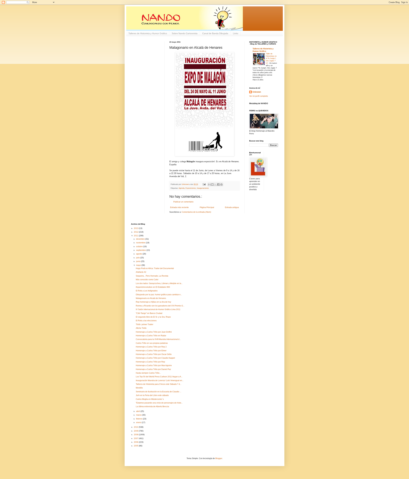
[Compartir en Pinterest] (221, 184)
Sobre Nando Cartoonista (184, 33)
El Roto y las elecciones (146, 320)
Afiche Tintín (141, 328)
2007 (136, 438)
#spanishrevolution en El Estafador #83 (153, 287)
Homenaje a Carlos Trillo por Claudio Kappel (155, 358)
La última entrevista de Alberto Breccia (152, 406)
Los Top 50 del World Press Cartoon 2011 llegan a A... (159, 377)
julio (138, 258)
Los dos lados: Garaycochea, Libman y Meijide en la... (159, 283)
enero (139, 422)
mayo (138, 265)
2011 (136, 236)
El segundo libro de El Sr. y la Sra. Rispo (153, 317)
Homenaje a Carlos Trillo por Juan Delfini (154, 332)
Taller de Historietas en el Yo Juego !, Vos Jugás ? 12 (271, 58)
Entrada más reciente (179, 207)
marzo (139, 415)
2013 (136, 228)
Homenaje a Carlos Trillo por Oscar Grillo (154, 354)
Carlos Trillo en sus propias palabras (152, 343)
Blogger (218, 458)
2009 (136, 431)
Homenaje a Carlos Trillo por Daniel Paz (153, 369)
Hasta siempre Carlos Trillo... (148, 373)
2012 (136, 232)
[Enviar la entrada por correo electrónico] (204, 184)
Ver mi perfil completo (258, 96)
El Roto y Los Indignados (147, 291)
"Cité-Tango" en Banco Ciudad (149, 313)
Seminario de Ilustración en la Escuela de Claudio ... (158, 392)
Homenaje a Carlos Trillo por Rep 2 (151, 347)
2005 (136, 446)
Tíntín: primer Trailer (144, 324)
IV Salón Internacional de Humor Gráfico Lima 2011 (158, 309)
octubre (139, 246)
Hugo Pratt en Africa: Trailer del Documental (155, 268)
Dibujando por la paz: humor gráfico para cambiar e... (159, 294)
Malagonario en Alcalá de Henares (151, 298)
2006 (136, 442)
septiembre (141, 250)
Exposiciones (190, 188)
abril (138, 411)
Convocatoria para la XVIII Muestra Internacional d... (158, 339)
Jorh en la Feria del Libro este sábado (152, 395)
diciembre (140, 239)
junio (138, 261)
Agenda (182, 188)
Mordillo (139, 388)
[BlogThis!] (212, 184)
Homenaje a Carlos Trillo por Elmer (151, 351)
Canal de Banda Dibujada (215, 33)
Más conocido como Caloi (147, 279)
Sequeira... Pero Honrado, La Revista (152, 276)
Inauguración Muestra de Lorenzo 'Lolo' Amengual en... (160, 380)
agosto (139, 254)
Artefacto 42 (141, 272)
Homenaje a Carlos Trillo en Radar (151, 336)
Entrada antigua (232, 207)
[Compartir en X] (215, 184)
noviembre (141, 243)
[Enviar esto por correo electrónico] (209, 184)
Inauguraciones (203, 188)
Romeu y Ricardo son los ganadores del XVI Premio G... (160, 306)
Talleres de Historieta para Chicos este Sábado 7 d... (158, 384)
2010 (136, 427)
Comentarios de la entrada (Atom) (196, 212)
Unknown (256, 92)
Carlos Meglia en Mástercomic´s (150, 399)
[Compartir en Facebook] (218, 184)
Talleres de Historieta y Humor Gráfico (147, 33)
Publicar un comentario (183, 202)
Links (235, 33)
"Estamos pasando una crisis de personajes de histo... (159, 403)
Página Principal (207, 207)
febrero (139, 419)
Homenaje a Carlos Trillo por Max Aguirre (154, 365)
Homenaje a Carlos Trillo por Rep (150, 362)
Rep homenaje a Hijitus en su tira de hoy (153, 302)
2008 (136, 434)
